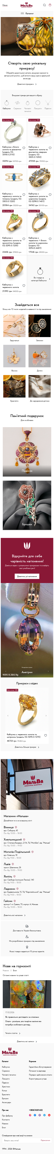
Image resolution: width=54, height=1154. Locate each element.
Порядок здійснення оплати (40, 1075)
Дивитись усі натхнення (27, 576)
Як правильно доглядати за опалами (22, 1017)
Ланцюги (6, 1079)
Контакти (6, 1120)
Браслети (6, 1094)
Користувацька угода (37, 1079)
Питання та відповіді (37, 1071)
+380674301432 (36, 1110)
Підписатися (45, 1140)
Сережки (6, 1071)
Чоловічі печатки (9, 1075)
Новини (6, 970)
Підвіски (5, 1083)
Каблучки (6, 1067)
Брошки (5, 1098)
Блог (15, 970)
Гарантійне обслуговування (40, 1067)
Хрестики (6, 1087)
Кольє (4, 1090)
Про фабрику (7, 1116)
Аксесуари (6, 1102)
